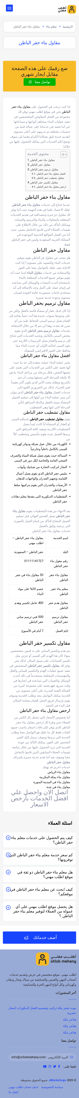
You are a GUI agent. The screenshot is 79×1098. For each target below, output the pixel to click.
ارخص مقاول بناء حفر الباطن (51, 186)
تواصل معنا (42, 82)
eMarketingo (57, 1080)
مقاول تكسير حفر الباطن (44, 182)
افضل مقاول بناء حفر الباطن (51, 173)
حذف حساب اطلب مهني (23, 1087)
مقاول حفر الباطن (40, 164)
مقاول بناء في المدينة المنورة (51, 782)
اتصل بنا (13, 1092)
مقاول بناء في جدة (58, 787)
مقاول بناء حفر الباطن (42, 160)
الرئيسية (68, 26)
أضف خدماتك (44, 937)
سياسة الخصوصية (52, 1087)
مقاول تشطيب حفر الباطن (50, 177)
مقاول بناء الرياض (59, 772)
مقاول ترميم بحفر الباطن (44, 169)
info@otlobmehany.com (29, 1057)
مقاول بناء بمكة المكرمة (54, 777)
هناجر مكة (69, 1019)
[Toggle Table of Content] (62, 154)
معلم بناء (51, 26)
